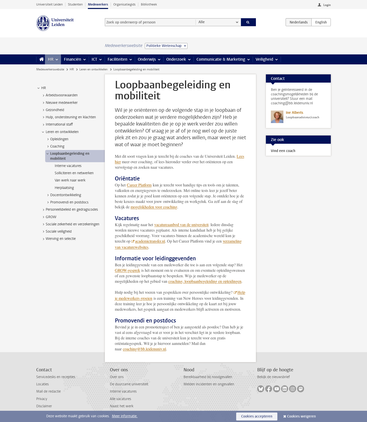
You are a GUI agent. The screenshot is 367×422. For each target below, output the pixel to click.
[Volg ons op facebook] (268, 388)
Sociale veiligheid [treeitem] (59, 231)
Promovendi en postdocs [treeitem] (69, 202)
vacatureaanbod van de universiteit (181, 224)
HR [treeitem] (43, 88)
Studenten (75, 4)
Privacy (41, 399)
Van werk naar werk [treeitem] (70, 180)
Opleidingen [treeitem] (59, 139)
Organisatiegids (124, 4)
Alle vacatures (120, 399)
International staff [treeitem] (59, 124)
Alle (201, 22)
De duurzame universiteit (129, 384)
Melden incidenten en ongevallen (209, 384)
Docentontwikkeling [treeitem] (65, 195)
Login (327, 5)
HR (50, 59)
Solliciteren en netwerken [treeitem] (74, 173)
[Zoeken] (248, 22)
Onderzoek (176, 59)
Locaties (42, 384)
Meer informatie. (125, 416)
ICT (94, 59)
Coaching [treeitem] (57, 146)
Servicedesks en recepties (55, 377)
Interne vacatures (123, 391)
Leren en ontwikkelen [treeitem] (62, 132)
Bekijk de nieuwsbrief (273, 377)
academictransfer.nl (150, 241)
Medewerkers (98, 4)
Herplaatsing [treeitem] (64, 187)
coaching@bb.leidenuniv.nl (144, 348)
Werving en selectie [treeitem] (61, 238)
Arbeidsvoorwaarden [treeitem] (62, 95)
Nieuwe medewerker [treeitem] (62, 102)
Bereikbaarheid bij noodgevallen (208, 377)
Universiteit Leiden (49, 4)
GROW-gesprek (127, 270)
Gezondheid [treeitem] (55, 110)
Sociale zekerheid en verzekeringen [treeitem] (72, 224)
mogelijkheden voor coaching (154, 206)
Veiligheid (264, 59)
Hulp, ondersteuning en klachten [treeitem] (71, 117)
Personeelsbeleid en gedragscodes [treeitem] (72, 209)
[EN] (321, 22)
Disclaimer (44, 406)
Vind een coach (283, 150)
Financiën (72, 59)
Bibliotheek (149, 4)
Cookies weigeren (301, 416)
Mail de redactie (48, 391)
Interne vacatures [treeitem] (68, 165)
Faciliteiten (117, 59)
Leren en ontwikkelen (93, 69)
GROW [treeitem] (51, 217)
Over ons (117, 377)
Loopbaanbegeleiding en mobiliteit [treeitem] (69, 156)
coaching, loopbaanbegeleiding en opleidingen (204, 281)
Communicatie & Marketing (220, 59)
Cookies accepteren (256, 416)
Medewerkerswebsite (50, 69)
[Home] (40, 59)
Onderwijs (147, 59)
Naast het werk (121, 406)
